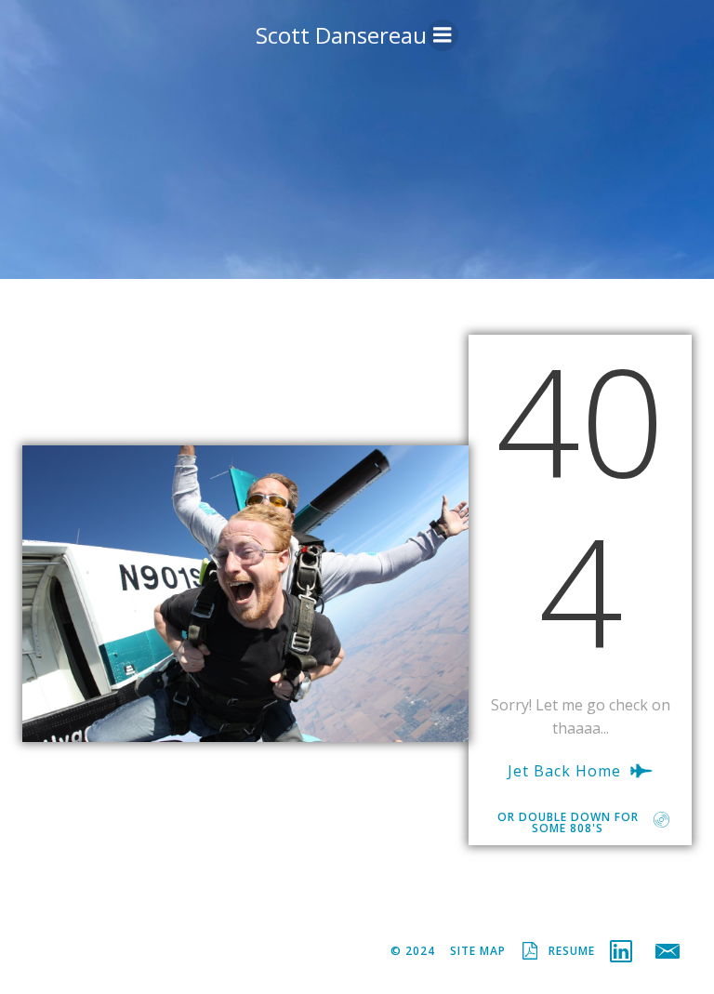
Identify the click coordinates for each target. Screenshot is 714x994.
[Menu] (442, 35)
